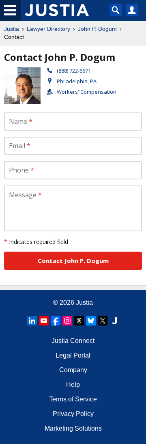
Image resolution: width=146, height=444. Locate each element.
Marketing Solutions (73, 428)
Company (73, 369)
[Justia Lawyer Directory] (114, 320)
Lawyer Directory (48, 29)
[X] (102, 320)
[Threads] (79, 320)
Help (73, 384)
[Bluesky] (91, 320)
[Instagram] (67, 320)
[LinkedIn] (32, 320)
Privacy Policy (73, 413)
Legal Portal (73, 355)
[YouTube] (44, 320)
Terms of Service (73, 399)
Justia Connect (73, 340)
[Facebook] (55, 320)
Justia (11, 29)
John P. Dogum (97, 29)
